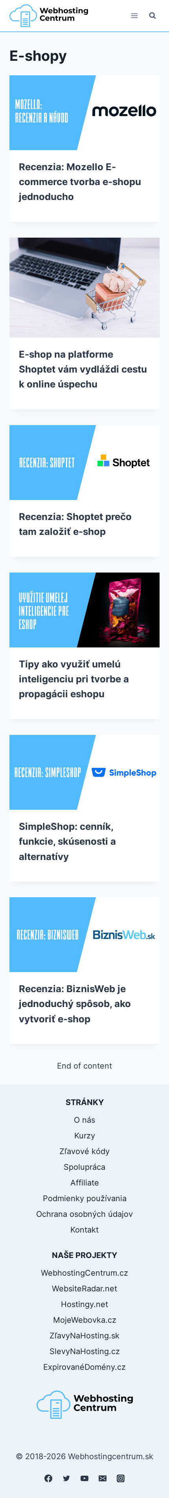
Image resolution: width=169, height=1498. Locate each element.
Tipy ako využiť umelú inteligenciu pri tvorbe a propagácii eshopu (74, 679)
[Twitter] (66, 1478)
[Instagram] (121, 1478)
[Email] (102, 1478)
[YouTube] (84, 1478)
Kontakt (84, 1229)
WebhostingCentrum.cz (84, 1273)
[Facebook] (48, 1478)
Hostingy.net (84, 1304)
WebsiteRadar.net (84, 1288)
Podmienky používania (85, 1198)
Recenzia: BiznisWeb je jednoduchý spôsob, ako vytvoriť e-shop (75, 1004)
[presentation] (84, 112)
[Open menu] (134, 15)
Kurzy (84, 1135)
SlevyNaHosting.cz (85, 1351)
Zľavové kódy (84, 1151)
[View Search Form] (152, 16)
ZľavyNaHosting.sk (84, 1335)
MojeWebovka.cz (84, 1320)
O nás (84, 1120)
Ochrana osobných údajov (84, 1214)
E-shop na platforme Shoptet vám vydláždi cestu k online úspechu (83, 369)
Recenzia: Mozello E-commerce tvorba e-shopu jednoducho (80, 182)
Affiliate (84, 1182)
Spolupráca (84, 1167)
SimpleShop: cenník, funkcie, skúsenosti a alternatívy (67, 841)
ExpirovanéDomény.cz (84, 1367)
